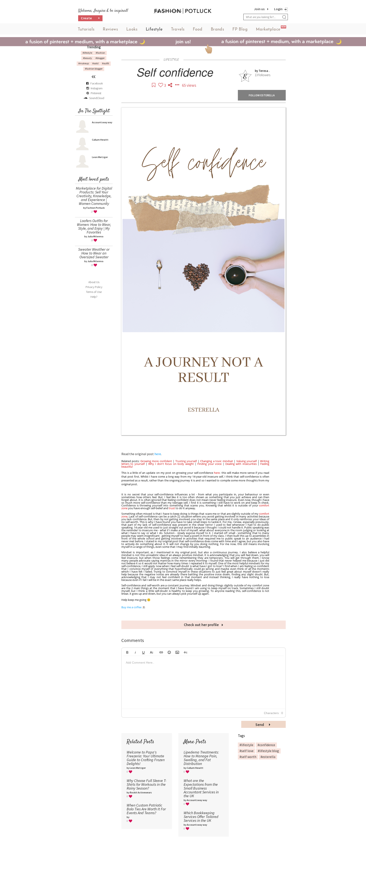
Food (197, 30)
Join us (259, 9)
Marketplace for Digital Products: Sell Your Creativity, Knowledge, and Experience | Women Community (94, 196)
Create (90, 18)
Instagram (97, 88)
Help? (93, 297)
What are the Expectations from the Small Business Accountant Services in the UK (201, 788)
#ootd (95, 63)
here (157, 454)
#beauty (87, 58)
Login (278, 9)
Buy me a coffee (131, 607)
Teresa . (264, 71)
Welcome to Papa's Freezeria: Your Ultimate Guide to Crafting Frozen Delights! (146, 758)
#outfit (105, 63)
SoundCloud (96, 98)
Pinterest (95, 93)
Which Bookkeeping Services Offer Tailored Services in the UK (201, 816)
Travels (178, 30)
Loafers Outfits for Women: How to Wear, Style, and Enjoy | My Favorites (94, 226)
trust (172, 508)
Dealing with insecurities (241, 464)
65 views (189, 85)
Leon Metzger (100, 157)
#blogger (100, 58)
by (257, 71)
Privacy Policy (94, 287)
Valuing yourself (246, 461)
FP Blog (240, 30)
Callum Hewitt (100, 139)
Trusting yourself (186, 461)
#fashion (100, 52)
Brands (217, 30)
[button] (127, 652)
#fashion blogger (94, 68)
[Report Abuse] (177, 85)
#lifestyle (87, 52)
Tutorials (86, 30)
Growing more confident (156, 461)
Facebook (96, 83)
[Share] (170, 85)
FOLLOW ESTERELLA (262, 95)
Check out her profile (202, 624)
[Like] (161, 85)
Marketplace (268, 30)
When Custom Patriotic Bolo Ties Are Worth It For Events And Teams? (146, 809)
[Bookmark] (154, 85)
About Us (93, 282)
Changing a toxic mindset (216, 461)
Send (260, 724)
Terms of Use (94, 292)
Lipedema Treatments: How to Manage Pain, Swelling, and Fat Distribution (201, 758)
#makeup (83, 63)
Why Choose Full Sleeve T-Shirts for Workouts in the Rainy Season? (146, 784)
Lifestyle (154, 30)
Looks (131, 30)
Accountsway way (102, 122)
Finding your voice (209, 464)
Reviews (110, 30)
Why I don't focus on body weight (171, 464)
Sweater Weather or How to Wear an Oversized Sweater (94, 253)
